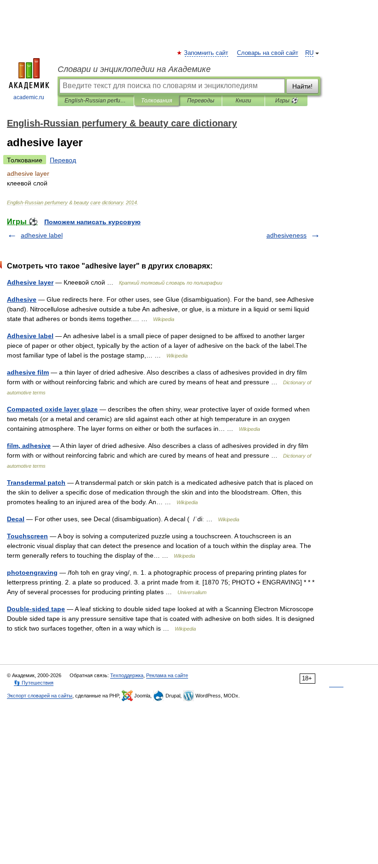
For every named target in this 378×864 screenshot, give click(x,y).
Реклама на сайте (167, 675)
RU (309, 53)
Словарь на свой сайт (267, 53)
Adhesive (21, 299)
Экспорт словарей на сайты (39, 695)
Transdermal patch (36, 482)
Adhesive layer (30, 282)
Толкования (156, 100)
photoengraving (32, 572)
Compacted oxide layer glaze (52, 409)
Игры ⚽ (286, 100)
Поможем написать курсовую (92, 222)
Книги (243, 100)
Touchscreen (27, 536)
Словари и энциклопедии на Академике (134, 69)
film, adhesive (29, 445)
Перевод (63, 160)
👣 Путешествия (33, 682)
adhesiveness (286, 235)
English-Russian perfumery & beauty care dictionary (96, 100)
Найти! (302, 86)
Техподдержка (126, 675)
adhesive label (42, 235)
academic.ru (28, 97)
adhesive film (28, 372)
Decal (15, 519)
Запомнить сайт (206, 53)
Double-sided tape (36, 609)
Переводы (200, 100)
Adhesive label (30, 336)
